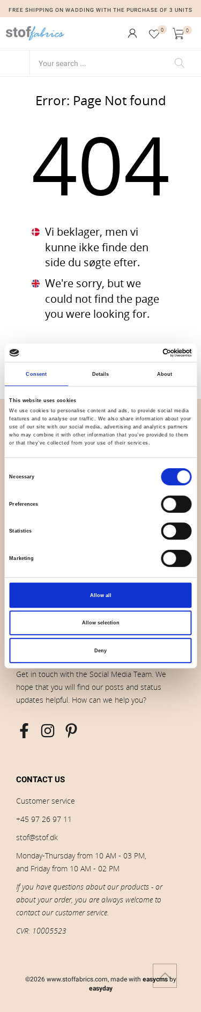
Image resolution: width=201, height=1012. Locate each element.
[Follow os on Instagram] (47, 730)
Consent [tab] (36, 374)
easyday (101, 988)
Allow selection (101, 622)
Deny (100, 650)
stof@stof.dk (37, 837)
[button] (132, 33)
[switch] (176, 504)
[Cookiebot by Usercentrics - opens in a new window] (145, 352)
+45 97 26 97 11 (44, 819)
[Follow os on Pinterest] (71, 730)
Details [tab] (100, 374)
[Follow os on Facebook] (24, 730)
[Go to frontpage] (35, 33)
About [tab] (165, 374)
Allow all (100, 595)
